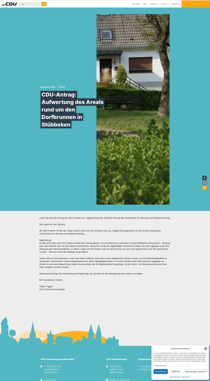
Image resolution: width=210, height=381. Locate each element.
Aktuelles (136, 4)
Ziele (145, 4)
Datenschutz (186, 377)
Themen (174, 4)
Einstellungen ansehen (195, 371)
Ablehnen (176, 371)
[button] (206, 349)
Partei (163, 4)
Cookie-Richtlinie (175, 377)
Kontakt (195, 4)
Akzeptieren (160, 371)
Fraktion (153, 4)
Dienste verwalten (160, 365)
